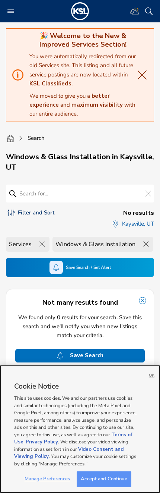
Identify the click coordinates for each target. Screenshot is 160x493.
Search (36, 138)
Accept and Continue (104, 478)
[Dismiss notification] (142, 300)
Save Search (86, 355)
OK (151, 375)
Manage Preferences (47, 478)
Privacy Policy (42, 442)
